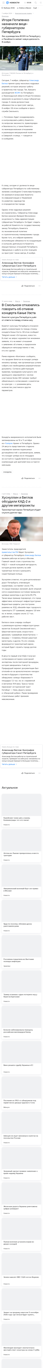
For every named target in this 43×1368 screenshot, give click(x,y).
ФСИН (17, 93)
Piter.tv (17, 301)
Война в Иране (25, 8)
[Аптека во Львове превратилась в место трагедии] (21, 845)
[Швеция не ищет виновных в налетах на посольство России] (21, 1128)
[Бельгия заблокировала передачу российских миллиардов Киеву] (21, 1022)
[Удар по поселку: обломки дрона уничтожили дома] (21, 916)
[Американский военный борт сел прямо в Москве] (21, 881)
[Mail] (7, 2)
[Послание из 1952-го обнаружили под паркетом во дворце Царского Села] (21, 1093)
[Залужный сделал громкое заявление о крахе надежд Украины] (21, 1163)
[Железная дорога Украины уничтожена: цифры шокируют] (21, 1199)
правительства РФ (10, 552)
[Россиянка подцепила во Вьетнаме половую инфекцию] (21, 951)
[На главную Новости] (14, 2)
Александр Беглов (33, 555)
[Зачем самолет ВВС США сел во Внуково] (21, 1269)
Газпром (9, 443)
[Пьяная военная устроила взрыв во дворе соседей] (21, 1234)
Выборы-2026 (9, 8)
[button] (21, 58)
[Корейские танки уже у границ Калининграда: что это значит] (21, 810)
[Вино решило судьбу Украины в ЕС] (21, 1057)
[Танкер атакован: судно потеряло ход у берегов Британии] (21, 987)
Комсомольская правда (23, 13)
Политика (5, 16)
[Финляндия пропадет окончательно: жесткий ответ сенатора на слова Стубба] (21, 1340)
